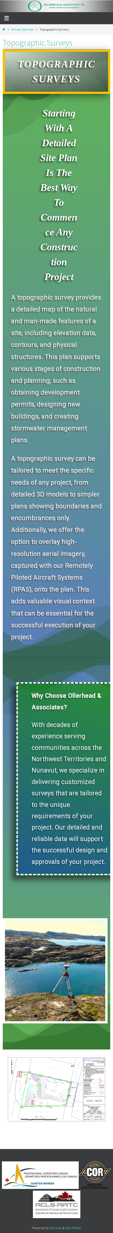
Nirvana (55, 1228)
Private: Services (22, 29)
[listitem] (94, 1062)
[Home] (3, 29)
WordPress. (73, 1228)
